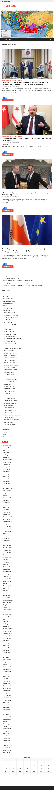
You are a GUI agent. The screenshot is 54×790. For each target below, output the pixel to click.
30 (27, 774)
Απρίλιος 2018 (6, 681)
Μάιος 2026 (6, 452)
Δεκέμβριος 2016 (7, 719)
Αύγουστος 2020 (7, 614)
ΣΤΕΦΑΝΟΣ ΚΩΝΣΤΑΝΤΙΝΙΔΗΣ (12, 415)
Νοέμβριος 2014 (7, 747)
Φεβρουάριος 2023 (8, 543)
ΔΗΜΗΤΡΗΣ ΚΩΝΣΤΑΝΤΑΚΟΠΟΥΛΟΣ (13, 348)
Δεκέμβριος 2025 (7, 464)
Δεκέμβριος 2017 (7, 690)
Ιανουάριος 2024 (7, 519)
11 (41, 765)
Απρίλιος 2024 (6, 512)
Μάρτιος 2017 (6, 712)
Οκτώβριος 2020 (7, 609)
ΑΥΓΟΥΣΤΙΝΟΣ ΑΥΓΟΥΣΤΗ (11, 365)
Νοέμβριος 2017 (7, 693)
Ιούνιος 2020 (6, 619)
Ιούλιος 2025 (6, 476)
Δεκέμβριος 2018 (7, 662)
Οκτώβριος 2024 (7, 497)
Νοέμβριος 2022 (7, 550)
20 (6, 771)
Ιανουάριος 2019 (7, 659)
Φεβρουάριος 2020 (8, 628)
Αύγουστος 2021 (7, 585)
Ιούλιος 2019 (6, 645)
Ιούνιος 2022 (6, 562)
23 (27, 771)
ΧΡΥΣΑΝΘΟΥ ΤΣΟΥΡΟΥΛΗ (11, 379)
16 (27, 768)
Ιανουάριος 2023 (7, 545)
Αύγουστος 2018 (7, 671)
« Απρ (3, 778)
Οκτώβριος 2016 (7, 724)
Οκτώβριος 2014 (7, 750)
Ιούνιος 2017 (6, 705)
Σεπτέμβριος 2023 (7, 528)
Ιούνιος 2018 (6, 676)
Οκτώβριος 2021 (7, 581)
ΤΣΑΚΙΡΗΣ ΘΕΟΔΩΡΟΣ (10, 424)
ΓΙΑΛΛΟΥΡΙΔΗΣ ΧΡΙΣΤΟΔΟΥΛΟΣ (12, 339)
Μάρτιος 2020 (6, 626)
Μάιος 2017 (6, 707)
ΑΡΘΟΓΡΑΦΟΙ (6, 310)
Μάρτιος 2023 (6, 540)
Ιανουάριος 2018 (7, 688)
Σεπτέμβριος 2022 (7, 555)
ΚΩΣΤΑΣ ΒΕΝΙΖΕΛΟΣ (9, 336)
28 (13, 774)
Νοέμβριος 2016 (7, 721)
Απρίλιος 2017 (6, 709)
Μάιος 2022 (6, 564)
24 (34, 771)
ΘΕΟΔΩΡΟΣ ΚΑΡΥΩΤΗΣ (10, 353)
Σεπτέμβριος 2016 (7, 726)
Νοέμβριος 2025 (7, 466)
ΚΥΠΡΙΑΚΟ (12, 80)
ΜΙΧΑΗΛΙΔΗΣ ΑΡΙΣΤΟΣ (10, 334)
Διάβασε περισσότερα (7, 99)
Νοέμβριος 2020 (7, 607)
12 (48, 765)
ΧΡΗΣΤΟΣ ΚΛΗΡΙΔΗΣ (9, 391)
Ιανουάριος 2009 (7, 752)
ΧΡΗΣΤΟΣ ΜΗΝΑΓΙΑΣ (9, 389)
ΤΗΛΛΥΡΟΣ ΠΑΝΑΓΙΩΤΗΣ (10, 396)
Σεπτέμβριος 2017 (7, 697)
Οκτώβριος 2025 (7, 469)
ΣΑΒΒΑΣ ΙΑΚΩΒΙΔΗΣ (19, 247)
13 (6, 768)
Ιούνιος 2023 (6, 536)
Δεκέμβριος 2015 (7, 745)
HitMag (49, 787)
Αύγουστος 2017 (7, 700)
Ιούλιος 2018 (6, 674)
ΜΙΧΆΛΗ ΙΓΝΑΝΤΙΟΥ (9, 372)
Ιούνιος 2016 (6, 733)
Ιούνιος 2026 (6, 450)
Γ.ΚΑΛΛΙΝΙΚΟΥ (7, 393)
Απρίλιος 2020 (6, 624)
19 (48, 768)
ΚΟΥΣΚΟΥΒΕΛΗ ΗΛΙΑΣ (10, 343)
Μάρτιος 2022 (6, 569)
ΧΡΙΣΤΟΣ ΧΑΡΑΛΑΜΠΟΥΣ (10, 360)
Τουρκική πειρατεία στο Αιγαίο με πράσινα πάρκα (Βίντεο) (17, 283)
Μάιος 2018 (6, 678)
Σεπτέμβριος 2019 (7, 640)
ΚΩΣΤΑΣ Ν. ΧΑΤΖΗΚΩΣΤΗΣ (11, 317)
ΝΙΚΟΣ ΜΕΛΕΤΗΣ (8, 422)
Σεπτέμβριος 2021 (7, 583)
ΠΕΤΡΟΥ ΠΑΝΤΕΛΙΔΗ (9, 377)
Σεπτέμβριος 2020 (7, 612)
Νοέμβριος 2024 (7, 495)
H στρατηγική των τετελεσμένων (11, 278)
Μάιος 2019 (6, 650)
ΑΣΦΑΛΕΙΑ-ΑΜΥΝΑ (5, 80)
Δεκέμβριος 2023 (7, 521)
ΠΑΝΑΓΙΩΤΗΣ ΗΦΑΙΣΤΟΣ (10, 355)
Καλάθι (5, 432)
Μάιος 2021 (6, 593)
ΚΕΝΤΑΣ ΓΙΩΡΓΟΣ (8, 384)
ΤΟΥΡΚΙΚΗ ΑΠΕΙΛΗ (18, 80)
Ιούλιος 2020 (6, 616)
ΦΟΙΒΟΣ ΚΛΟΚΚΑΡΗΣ (9, 312)
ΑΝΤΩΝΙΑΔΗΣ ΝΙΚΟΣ (9, 398)
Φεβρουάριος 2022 (8, 571)
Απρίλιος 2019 (6, 652)
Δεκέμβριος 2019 (7, 633)
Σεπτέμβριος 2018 (7, 669)
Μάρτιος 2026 (6, 457)
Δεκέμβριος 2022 (7, 547)
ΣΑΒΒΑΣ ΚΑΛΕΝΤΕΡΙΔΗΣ (10, 358)
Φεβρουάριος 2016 (8, 743)
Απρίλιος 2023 (6, 538)
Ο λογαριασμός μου (8, 436)
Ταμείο (4, 434)
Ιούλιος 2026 (6, 447)
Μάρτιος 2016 (6, 740)
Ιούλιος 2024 (6, 505)
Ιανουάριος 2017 (7, 716)
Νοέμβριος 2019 (7, 635)
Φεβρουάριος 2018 (8, 685)
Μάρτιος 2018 (6, 683)
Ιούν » (7, 778)
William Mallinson (8, 405)
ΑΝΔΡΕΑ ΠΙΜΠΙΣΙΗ (9, 381)
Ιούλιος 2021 (6, 588)
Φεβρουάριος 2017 (8, 714)
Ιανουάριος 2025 (7, 490)
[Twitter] (6, 97)
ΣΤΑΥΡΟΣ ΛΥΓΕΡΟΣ (9, 374)
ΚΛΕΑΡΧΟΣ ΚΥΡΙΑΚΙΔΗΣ (10, 400)
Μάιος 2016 (6, 735)
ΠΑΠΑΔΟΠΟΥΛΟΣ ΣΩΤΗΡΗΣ (11, 419)
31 (34, 774)
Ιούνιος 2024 (6, 507)
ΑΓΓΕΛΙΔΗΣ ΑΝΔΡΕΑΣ (10, 403)
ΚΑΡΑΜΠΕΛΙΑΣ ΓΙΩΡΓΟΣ (10, 410)
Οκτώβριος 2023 (7, 526)
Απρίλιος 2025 (6, 483)
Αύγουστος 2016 (7, 728)
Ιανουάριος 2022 (7, 574)
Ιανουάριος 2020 (7, 631)
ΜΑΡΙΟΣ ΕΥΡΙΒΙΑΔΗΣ (9, 341)
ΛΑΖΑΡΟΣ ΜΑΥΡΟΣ (9, 329)
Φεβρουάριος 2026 (8, 459)
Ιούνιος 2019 (6, 647)
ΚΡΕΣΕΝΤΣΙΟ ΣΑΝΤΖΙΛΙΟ (10, 369)
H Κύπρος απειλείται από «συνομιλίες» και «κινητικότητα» (17, 276)
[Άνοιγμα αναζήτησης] (50, 39)
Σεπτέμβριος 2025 (7, 471)
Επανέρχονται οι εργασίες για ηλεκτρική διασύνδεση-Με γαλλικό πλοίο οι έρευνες (23, 285)
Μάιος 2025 (6, 481)
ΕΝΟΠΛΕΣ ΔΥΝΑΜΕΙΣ (9, 301)
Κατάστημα (6, 429)
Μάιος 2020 (6, 621)
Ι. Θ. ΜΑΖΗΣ (7, 319)
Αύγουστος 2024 (7, 502)
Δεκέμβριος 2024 (7, 493)
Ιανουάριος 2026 (7, 462)
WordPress (44, 787)
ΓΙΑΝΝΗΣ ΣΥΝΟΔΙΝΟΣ (10, 386)
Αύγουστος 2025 (7, 474)
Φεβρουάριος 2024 (8, 516)
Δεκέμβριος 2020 (7, 605)
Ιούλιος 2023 (6, 533)
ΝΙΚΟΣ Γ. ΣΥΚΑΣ (8, 412)
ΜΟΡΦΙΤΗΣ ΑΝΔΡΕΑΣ (9, 350)
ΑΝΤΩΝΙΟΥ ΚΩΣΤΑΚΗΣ (10, 324)
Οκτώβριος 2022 (7, 552)
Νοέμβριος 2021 (7, 578)
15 (20, 768)
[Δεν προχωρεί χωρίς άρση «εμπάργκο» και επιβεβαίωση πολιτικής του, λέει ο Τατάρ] (27, 120)
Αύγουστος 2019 (7, 643)
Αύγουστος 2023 (7, 531)
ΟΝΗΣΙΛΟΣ (9, 6)
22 (20, 771)
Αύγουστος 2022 (7, 557)
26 (48, 771)
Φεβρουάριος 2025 (8, 488)
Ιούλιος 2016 (6, 731)
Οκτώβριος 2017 (7, 695)
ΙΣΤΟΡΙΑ (5, 306)
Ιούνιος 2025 (6, 478)
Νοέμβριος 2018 (7, 664)
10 (34, 765)
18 (41, 768)
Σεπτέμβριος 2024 (7, 500)
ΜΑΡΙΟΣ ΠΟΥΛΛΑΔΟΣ (9, 367)
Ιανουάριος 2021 (7, 602)
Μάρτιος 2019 (6, 655)
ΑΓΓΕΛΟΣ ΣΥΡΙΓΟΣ (9, 408)
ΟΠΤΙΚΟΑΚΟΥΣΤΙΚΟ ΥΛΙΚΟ (10, 308)
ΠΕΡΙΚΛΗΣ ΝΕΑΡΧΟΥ (9, 362)
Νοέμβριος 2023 (7, 524)
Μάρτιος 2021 (6, 597)
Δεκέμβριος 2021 (7, 576)
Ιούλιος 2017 (6, 702)
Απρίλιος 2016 (6, 738)
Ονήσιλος (17, 86)
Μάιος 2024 (6, 509)
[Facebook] (4, 97)
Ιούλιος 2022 (6, 559)
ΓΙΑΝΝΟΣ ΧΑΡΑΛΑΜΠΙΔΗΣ (11, 315)
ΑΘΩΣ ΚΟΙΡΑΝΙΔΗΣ (9, 417)
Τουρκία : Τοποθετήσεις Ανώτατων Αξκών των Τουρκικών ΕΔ (18, 280)
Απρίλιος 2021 (6, 595)
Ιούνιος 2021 (6, 590)
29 (20, 774)
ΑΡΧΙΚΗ (5, 294)
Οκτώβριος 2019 (7, 638)
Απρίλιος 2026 (6, 455)
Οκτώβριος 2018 (7, 666)
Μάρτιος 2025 (6, 486)
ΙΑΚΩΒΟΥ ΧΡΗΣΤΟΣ (9, 346)
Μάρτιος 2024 (6, 514)
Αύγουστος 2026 (7, 445)
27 (6, 774)
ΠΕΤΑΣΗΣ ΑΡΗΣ (8, 322)
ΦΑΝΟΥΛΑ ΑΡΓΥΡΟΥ (9, 331)
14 (13, 768)
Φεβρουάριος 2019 (8, 657)
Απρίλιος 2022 (6, 566)
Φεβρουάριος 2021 (8, 600)
